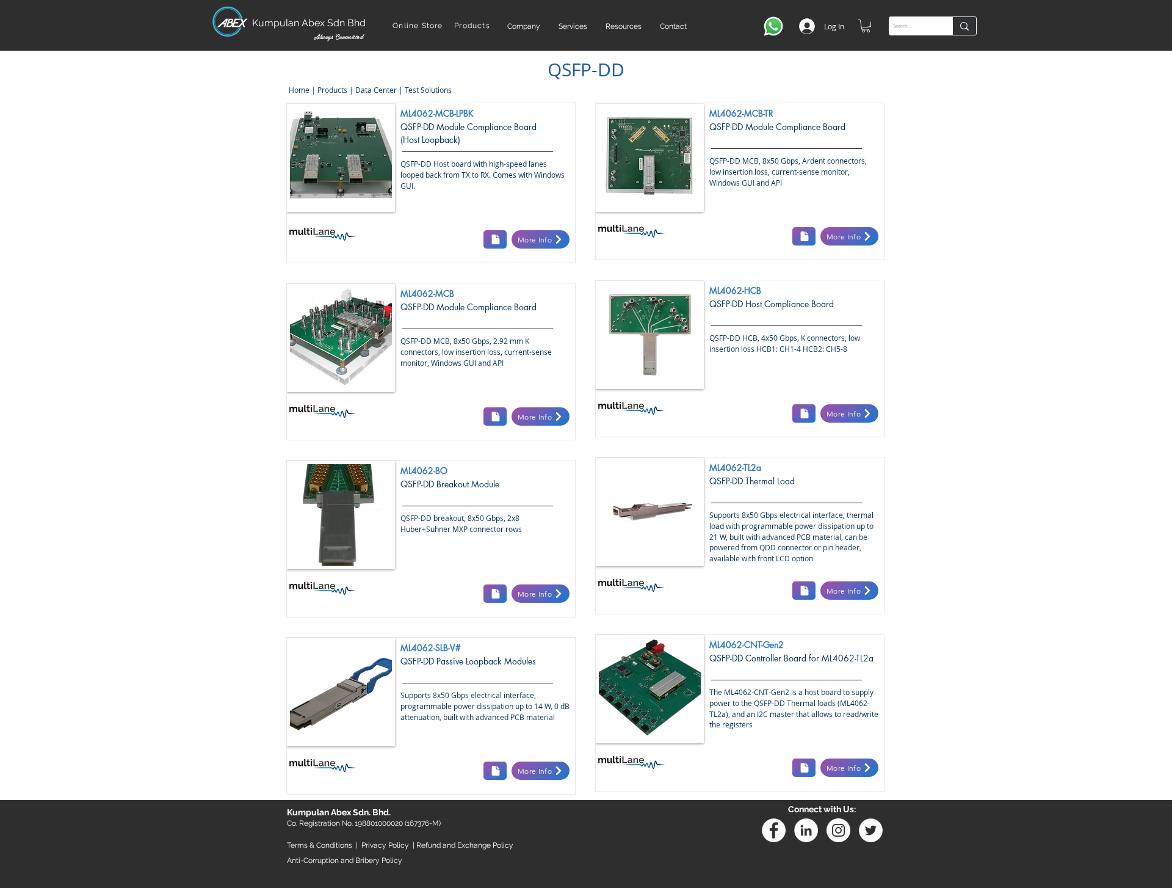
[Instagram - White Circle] (838, 830)
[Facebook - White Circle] (774, 830)
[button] (523, 26)
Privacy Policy (385, 845)
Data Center (376, 90)
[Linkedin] (806, 830)
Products (332, 90)
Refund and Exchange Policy (464, 845)
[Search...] (964, 26)
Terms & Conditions (319, 845)
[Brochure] (495, 239)
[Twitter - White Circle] (871, 830)
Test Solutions (428, 90)
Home (298, 90)
